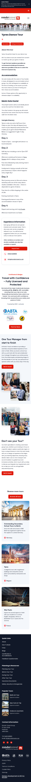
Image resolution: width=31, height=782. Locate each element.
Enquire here (15, 248)
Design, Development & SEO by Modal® (13, 776)
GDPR (3, 763)
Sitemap (4, 772)
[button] (28, 10)
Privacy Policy (6, 760)
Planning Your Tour (8, 669)
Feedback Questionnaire (10, 659)
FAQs (3, 648)
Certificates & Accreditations (7, 655)
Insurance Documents (9, 681)
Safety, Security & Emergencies (12, 684)
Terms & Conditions (8, 766)
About (4, 642)
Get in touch (7, 367)
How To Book (6, 645)
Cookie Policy (6, 769)
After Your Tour (7, 678)
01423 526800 (8, 736)
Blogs (3, 651)
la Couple (22, 209)
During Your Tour (7, 675)
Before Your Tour (7, 672)
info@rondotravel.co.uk (12, 738)
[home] (10, 18)
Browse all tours (15, 497)
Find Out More (15, 327)
